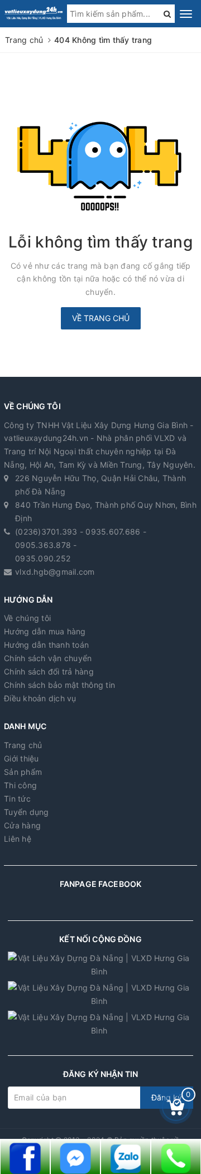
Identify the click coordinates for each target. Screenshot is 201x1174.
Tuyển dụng (26, 812)
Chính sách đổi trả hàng (49, 671)
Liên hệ (17, 838)
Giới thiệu (21, 758)
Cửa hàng (22, 825)
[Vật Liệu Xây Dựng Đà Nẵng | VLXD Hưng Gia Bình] (33, 12)
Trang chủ (23, 745)
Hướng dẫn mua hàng (45, 631)
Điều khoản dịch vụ (40, 698)
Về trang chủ (101, 318)
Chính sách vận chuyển (48, 658)
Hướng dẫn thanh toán (46, 644)
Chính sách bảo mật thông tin (59, 685)
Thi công (20, 785)
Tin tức (17, 798)
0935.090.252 (42, 558)
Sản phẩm (23, 772)
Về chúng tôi (27, 618)
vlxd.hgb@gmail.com (55, 571)
